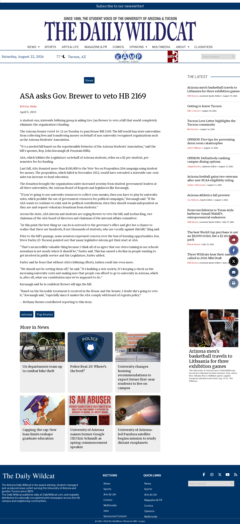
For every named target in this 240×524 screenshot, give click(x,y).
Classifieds (203, 47)
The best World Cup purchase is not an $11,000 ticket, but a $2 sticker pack (212, 235)
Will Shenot (192, 96)
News (31, 47)
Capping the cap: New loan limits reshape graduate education (39, 434)
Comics (118, 47)
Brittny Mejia (28, 106)
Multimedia (161, 47)
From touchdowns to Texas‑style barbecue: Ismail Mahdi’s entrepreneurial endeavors (210, 213)
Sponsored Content (115, 516)
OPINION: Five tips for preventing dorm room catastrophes (211, 141)
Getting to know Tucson (204, 106)
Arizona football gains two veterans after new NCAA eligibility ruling (212, 178)
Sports (50, 47)
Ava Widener (193, 199)
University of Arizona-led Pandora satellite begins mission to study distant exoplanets (137, 436)
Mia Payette (192, 129)
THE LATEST (197, 77)
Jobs (106, 510)
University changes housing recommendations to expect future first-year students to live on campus (136, 377)
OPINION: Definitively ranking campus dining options (208, 160)
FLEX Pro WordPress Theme (117, 521)
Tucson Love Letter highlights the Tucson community (211, 122)
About (181, 47)
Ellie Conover (193, 110)
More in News (34, 327)
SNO (135, 521)
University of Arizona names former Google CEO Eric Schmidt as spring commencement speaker (88, 438)
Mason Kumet (193, 244)
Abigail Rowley (194, 166)
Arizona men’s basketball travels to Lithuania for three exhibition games (213, 89)
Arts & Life (70, 47)
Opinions (136, 47)
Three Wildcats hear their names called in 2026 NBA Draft (210, 256)
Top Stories (45, 314)
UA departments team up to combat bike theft (42, 368)
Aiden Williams (194, 148)
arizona (26, 314)
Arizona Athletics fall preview (208, 195)
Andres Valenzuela (196, 185)
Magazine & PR (96, 47)
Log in (142, 521)
